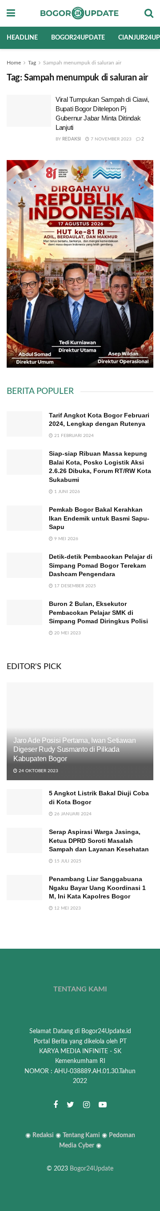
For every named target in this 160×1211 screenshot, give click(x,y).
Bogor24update (78, 38)
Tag (32, 62)
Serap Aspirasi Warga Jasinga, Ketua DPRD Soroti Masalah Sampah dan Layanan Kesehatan (99, 840)
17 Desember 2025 (74, 586)
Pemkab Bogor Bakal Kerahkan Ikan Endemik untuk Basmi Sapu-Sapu (99, 518)
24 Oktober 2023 (37, 771)
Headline (22, 38)
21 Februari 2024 (73, 435)
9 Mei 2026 (65, 539)
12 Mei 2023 (67, 908)
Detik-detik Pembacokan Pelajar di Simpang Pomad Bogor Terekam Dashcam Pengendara (100, 565)
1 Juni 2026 (66, 491)
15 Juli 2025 (67, 861)
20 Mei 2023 (67, 633)
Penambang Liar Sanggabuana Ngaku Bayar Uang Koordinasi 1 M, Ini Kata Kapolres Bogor (97, 887)
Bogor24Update (91, 1169)
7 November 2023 (110, 139)
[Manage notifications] (139, 1191)
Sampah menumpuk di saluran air (82, 62)
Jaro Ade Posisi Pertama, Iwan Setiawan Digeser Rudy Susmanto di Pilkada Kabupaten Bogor (74, 750)
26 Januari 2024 (72, 814)
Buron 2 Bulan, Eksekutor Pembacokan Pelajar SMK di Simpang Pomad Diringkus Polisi (98, 612)
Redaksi (71, 139)
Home (14, 62)
